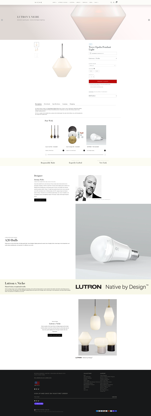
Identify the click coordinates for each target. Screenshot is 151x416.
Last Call (86, 389)
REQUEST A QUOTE (102, 81)
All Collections (87, 376)
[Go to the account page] (113, 2)
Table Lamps (86, 380)
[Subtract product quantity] (90, 77)
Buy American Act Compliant (43, 377)
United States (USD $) (42, 409)
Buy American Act (104, 389)
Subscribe (114, 396)
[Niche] (38, 2)
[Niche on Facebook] (35, 389)
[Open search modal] (111, 2)
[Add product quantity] (93, 77)
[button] (2, 20)
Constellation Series (88, 383)
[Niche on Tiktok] (38, 389)
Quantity (91, 74)
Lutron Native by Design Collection (92, 381)
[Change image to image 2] (36, 50)
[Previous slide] (46, 155)
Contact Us (102, 391)
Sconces (85, 379)
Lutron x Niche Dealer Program (107, 376)
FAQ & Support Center (105, 385)
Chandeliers (86, 385)
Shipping (91, 91)
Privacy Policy (103, 388)
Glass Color (92, 63)
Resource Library (104, 387)
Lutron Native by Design (52, 108)
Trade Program (103, 375)
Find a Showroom (104, 383)
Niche (42, 411)
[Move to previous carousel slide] (113, 366)
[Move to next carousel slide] (116, 366)
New (85, 375)
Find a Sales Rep (104, 380)
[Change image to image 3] (36, 55)
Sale (85, 388)
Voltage (91, 68)
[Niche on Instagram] (37, 389)
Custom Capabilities (104, 379)
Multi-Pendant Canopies (89, 384)
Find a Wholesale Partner (106, 381)
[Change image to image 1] (36, 44)
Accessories (86, 387)
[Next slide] (105, 155)
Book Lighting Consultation (106, 384)
